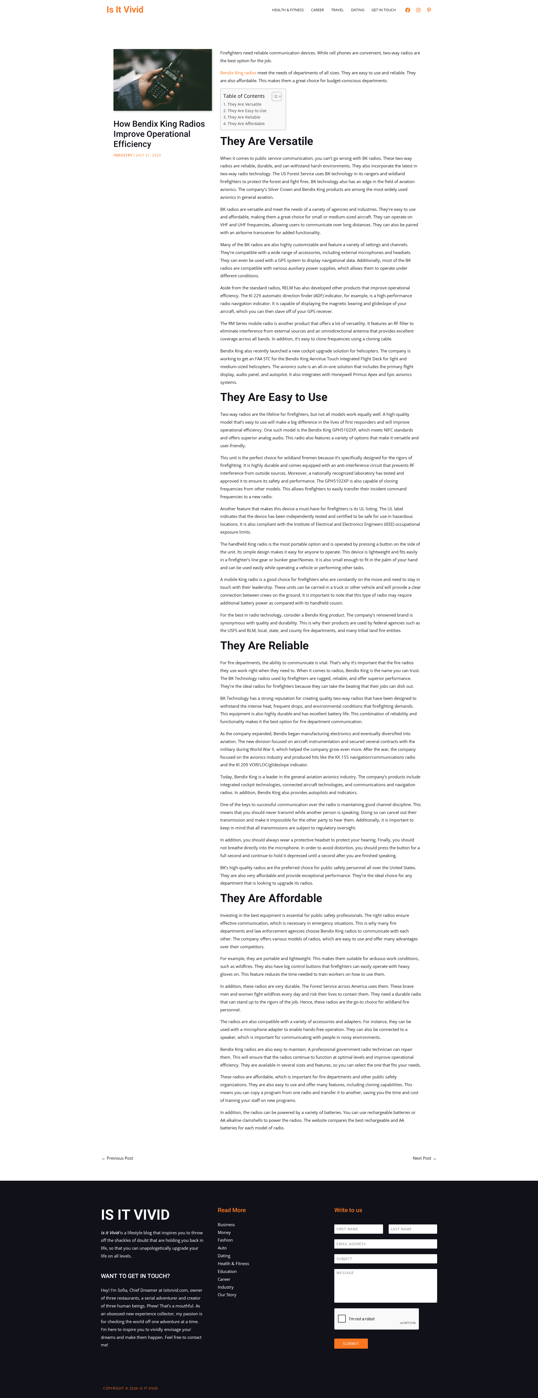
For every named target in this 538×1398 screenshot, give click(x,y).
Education (227, 1271)
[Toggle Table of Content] (274, 96)
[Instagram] (418, 10)
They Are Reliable (244, 117)
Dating (357, 9)
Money (224, 1232)
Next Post (425, 1158)
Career (317, 9)
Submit (351, 1343)
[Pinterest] (429, 10)
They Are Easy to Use (247, 110)
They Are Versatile (244, 104)
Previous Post (117, 1158)
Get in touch (384, 9)
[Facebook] (407, 10)
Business (226, 1224)
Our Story (227, 1294)
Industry (123, 155)
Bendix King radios (238, 72)
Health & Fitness (288, 9)
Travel (337, 9)
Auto (222, 1248)
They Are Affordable (246, 123)
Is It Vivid (124, 9)
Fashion (225, 1240)
